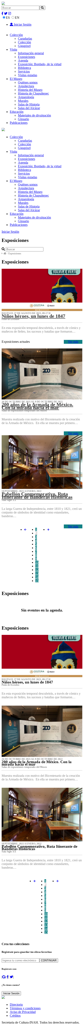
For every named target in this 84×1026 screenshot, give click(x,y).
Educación (16, 111)
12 (37, 569)
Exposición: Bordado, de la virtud (39, 64)
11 (36, 566)
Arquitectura (26, 86)
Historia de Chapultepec (33, 93)
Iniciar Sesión (22, 24)
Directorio (16, 1004)
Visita (13, 49)
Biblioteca (24, 68)
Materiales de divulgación (34, 115)
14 (37, 577)
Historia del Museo (30, 89)
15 (37, 580)
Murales (23, 100)
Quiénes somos (28, 82)
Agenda (23, 60)
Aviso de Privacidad (23, 1012)
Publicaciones (19, 122)
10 (37, 562)
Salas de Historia (29, 104)
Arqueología (26, 97)
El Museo (16, 79)
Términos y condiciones (25, 1008)
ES (8, 17)
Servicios (24, 71)
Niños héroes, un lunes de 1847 (33, 316)
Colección (16, 35)
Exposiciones (26, 57)
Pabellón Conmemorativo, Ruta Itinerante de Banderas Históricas (37, 495)
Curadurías (25, 38)
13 (37, 573)
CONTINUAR (48, 960)
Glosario (23, 119)
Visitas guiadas (27, 75)
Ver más (73, 341)
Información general (31, 53)
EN (17, 17)
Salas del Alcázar (29, 108)
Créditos (15, 1015)
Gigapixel (24, 46)
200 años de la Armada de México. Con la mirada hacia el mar (37, 406)
